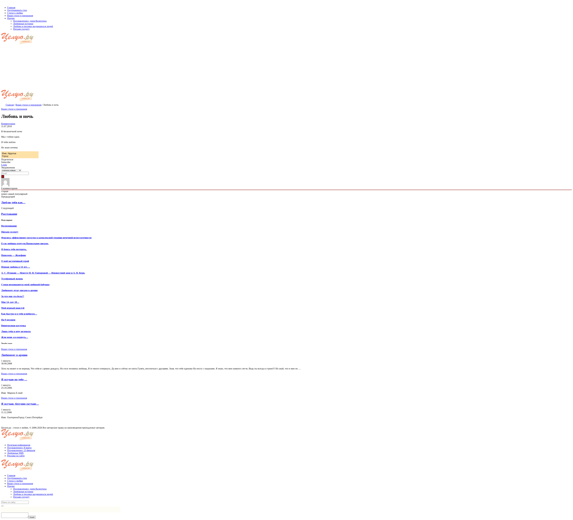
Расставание (9, 214)
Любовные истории (23, 491)
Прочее (11, 486)
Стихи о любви (15, 481)
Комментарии (8, 123)
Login (4, 165)
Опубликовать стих (17, 478)
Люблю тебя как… (13, 202)
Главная (11, 475)
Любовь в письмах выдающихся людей (33, 494)
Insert (32, 517)
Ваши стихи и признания (14, 109)
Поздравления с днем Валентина (30, 489)
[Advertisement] (286, 67)
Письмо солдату (21, 497)
